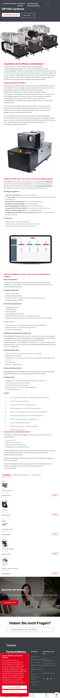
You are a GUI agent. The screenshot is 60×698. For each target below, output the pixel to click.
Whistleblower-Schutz (35, 678)
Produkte (13, 3)
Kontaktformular (47, 673)
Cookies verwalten (14, 691)
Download (55, 495)
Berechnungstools (36, 659)
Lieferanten (34, 685)
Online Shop (27, 15)
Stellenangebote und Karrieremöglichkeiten (49, 664)
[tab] (6, 475)
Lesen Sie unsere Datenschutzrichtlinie (13, 683)
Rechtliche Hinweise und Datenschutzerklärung (37, 668)
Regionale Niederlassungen (48, 660)
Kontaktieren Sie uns (10, 602)
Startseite (6, 3)
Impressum (34, 674)
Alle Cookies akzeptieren (14, 687)
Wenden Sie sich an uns (11, 14)
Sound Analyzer (35, 662)
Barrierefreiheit (35, 682)
